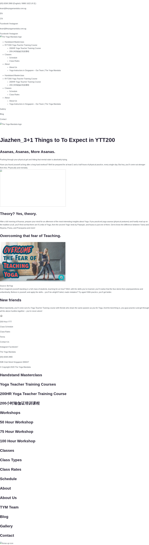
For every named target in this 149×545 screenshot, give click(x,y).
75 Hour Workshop (16, 431)
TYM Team (9, 507)
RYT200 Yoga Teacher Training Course (21, 45)
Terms (2, 337)
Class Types (11, 460)
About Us (13, 67)
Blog (2, 114)
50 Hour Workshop (16, 422)
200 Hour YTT (6, 322)
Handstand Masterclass (14, 42)
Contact (3, 119)
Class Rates (14, 61)
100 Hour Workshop (17, 441)
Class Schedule (6, 327)
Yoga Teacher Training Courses (28, 384)
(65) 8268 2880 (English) (10, 3)
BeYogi (10, 286)
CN (1, 19)
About (7, 64)
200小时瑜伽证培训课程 (19, 51)
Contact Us (4, 342)
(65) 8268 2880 (6, 357)
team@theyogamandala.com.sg (13, 8)
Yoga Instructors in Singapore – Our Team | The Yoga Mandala (35, 70)
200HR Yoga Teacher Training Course (25, 48)
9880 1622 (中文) (29, 3)
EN (1, 13)
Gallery (3, 109)
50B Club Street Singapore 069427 (14, 362)
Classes (8, 55)
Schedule (13, 58)
